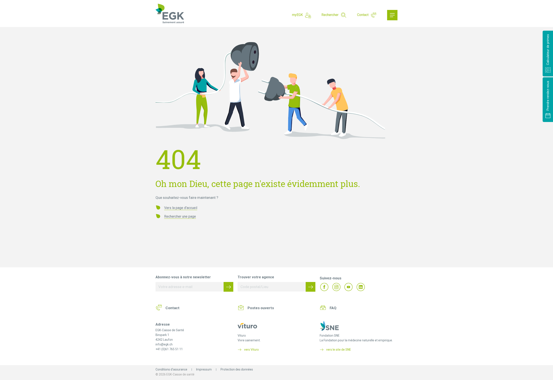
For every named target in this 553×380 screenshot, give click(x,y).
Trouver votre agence (256, 277)
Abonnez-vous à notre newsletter (183, 277)
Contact (363, 15)
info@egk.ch (164, 344)
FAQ (333, 308)
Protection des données (237, 369)
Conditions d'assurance (171, 369)
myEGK (297, 15)
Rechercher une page (180, 216)
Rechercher (329, 15)
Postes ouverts (261, 308)
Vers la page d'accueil (180, 208)
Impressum (204, 369)
